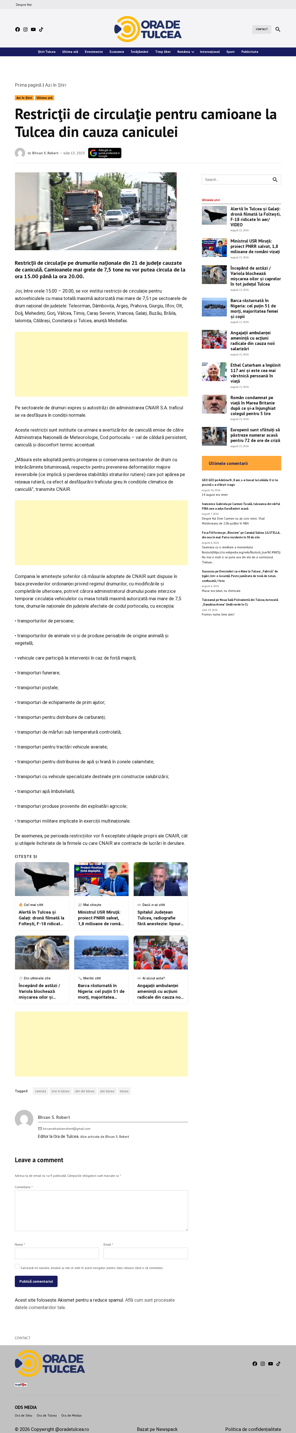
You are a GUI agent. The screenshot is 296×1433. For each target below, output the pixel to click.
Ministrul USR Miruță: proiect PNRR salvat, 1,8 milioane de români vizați (255, 246)
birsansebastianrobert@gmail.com (66, 1129)
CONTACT (262, 29)
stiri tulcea (107, 1091)
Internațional (210, 52)
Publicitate (249, 52)
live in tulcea (60, 1091)
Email (108, 1244)
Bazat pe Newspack (157, 1429)
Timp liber (163, 52)
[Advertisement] (101, 364)
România (183, 52)
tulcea (124, 1091)
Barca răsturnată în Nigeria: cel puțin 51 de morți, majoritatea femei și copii (254, 308)
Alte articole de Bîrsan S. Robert (104, 1136)
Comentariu (24, 1187)
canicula (40, 1091)
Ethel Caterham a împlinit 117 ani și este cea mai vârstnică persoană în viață (256, 373)
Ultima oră (70, 52)
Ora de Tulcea (47, 1415)
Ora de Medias (71, 1415)
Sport (230, 52)
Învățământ (139, 52)
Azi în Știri (55, 85)
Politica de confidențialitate (253, 1429)
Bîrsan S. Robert (45, 153)
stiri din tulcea (84, 1091)
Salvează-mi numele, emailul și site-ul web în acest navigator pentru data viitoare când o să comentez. (92, 1268)
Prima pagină (28, 85)
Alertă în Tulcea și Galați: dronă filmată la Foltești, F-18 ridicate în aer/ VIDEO (256, 216)
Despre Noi (24, 5)
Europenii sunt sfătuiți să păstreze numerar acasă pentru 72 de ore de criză (255, 435)
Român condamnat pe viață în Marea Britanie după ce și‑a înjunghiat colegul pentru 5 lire (253, 405)
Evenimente (94, 52)
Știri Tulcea (47, 52)
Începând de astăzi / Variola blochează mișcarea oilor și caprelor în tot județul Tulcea (256, 276)
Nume (20, 1244)
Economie (117, 52)
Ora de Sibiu (23, 1415)
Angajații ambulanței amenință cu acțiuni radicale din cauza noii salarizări (253, 340)
